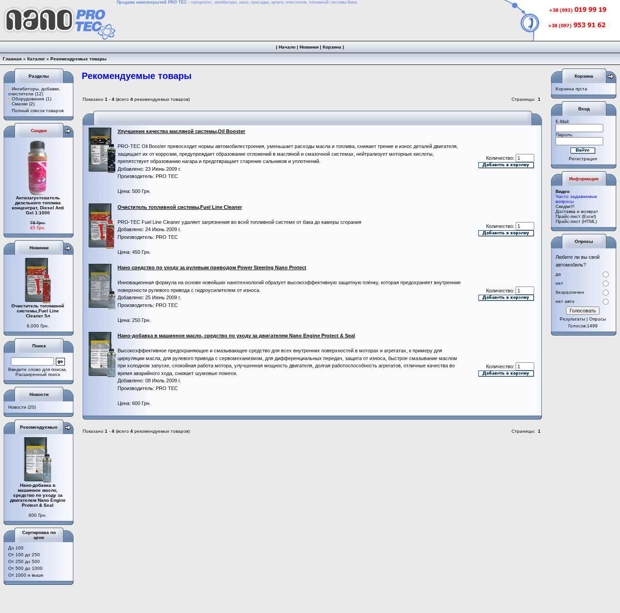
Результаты (572, 318)
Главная (12, 58)
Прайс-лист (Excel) (576, 216)
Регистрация (583, 158)
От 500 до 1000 (25, 568)
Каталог (36, 58)
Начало (287, 46)
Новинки (309, 46)
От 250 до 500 (24, 561)
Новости (17, 407)
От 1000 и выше (26, 575)
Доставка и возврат (577, 211)
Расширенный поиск (37, 374)
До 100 (16, 547)
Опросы (597, 318)
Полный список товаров (38, 110)
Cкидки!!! (565, 206)
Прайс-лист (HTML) (576, 221)
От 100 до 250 (24, 554)
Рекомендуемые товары (78, 58)
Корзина (332, 46)
